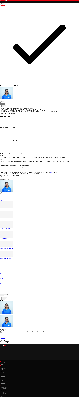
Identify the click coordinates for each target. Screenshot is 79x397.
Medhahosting (52, 172)
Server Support (2, 364)
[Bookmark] (2, 4)
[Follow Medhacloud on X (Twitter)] (0, 396)
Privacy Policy (2, 382)
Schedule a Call (2, 294)
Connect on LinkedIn (3, 338)
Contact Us (6, 294)
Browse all (1, 263)
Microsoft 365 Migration (3, 366)
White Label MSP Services (4, 362)
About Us (2, 378)
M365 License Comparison (4, 387)
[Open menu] (1, 6)
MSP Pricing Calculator (3, 388)
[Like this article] (0, 4)
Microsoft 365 (2, 373)
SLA (1, 384)
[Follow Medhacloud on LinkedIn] (1, 396)
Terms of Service (3, 383)
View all (1, 200)
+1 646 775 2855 (3, 353)
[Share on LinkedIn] (2, 3)
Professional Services (3, 363)
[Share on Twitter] (0, 3)
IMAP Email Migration (3, 368)
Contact (2, 380)
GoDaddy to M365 (3, 369)
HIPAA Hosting (3, 374)
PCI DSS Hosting (3, 376)
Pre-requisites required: (4, 105)
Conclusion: (3, 106)
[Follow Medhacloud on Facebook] (2, 396)
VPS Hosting (2, 372)
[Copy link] (3, 3)
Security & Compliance (3, 375)
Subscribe (7, 342)
